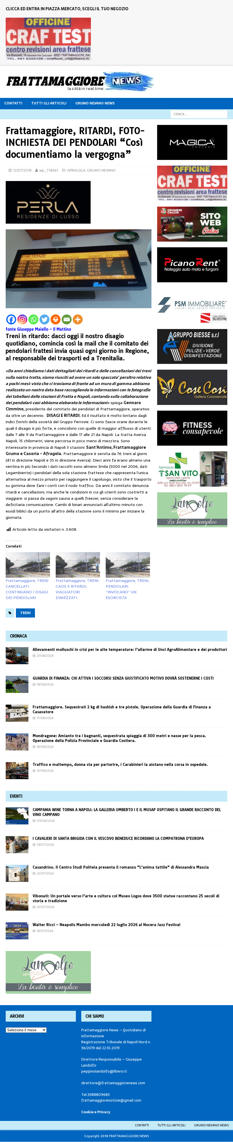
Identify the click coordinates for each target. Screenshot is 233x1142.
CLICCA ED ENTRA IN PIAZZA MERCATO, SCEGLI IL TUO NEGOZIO (67, 9)
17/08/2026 (45, 718)
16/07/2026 (45, 930)
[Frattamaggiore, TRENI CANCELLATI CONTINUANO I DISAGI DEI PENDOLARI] (28, 564)
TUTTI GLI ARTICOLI (48, 103)
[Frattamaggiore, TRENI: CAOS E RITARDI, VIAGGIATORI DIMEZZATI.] (78, 564)
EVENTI (16, 796)
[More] (78, 319)
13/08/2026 (45, 770)
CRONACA (18, 636)
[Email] (67, 319)
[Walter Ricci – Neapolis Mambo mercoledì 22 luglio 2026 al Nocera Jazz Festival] (17, 930)
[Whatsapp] (33, 319)
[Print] (56, 319)
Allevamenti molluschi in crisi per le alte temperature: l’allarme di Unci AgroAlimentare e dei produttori (130, 649)
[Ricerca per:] (198, 114)
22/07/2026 (45, 873)
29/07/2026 (45, 844)
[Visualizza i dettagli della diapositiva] (48, 39)
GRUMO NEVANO (101, 170)
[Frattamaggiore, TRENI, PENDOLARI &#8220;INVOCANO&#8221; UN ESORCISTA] (128, 564)
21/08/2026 (45, 655)
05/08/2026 (46, 820)
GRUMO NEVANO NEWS (95, 103)
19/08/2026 (45, 684)
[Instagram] (22, 319)
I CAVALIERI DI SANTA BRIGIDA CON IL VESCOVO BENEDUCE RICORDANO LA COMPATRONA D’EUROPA (119, 838)
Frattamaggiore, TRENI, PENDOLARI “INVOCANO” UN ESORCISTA (127, 589)
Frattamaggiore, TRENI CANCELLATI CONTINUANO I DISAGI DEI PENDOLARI (27, 589)
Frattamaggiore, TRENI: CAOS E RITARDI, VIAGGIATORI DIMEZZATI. (77, 589)
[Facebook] (11, 319)
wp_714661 (48, 170)
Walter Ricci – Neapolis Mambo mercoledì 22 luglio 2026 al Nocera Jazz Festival (106, 924)
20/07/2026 (45, 907)
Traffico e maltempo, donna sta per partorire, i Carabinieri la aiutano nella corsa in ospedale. (120, 764)
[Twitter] (44, 319)
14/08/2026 (45, 746)
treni (25, 613)
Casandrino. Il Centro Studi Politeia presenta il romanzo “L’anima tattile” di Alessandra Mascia (121, 867)
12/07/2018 (22, 170)
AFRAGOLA (76, 170)
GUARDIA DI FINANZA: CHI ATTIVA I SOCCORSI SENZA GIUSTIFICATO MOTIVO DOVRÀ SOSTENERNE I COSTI (123, 678)
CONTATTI (13, 103)
